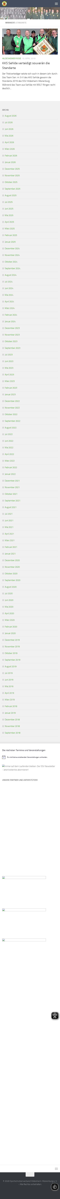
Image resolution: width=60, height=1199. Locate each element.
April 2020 (9, 613)
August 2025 (10, 195)
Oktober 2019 (11, 653)
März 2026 (10, 149)
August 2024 (10, 275)
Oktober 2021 (11, 494)
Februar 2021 (11, 547)
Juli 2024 (9, 281)
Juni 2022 (9, 441)
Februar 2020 (11, 626)
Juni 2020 (9, 600)
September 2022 (12, 421)
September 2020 (12, 580)
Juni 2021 (9, 520)
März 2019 (10, 699)
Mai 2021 (9, 527)
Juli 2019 (9, 673)
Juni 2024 (9, 288)
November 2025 (12, 175)
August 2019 (10, 666)
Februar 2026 (11, 155)
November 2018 (12, 726)
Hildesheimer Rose (11, 58)
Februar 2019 (11, 706)
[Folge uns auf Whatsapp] (30, 1191)
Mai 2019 (9, 686)
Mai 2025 (9, 215)
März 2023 (10, 381)
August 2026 (10, 116)
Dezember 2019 (12, 640)
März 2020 (10, 620)
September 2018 (12, 733)
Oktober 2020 (11, 573)
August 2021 (10, 507)
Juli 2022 (9, 434)
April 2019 (9, 693)
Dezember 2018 (12, 719)
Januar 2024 (10, 321)
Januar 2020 (10, 633)
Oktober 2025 (11, 182)
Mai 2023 (9, 368)
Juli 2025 (9, 202)
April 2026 (9, 142)
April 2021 (9, 534)
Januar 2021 (10, 553)
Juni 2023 (9, 361)
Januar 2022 (10, 474)
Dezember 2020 (12, 560)
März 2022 (10, 461)
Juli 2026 (9, 122)
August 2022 (10, 427)
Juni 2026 (9, 129)
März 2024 (10, 308)
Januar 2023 (10, 394)
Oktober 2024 (11, 261)
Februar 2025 (11, 235)
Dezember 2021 (12, 480)
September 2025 (12, 189)
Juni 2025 (9, 208)
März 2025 (10, 228)
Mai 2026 (9, 135)
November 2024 (12, 255)
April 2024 (9, 301)
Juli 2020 (9, 593)
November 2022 (12, 407)
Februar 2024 (11, 315)
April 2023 (9, 374)
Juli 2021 (9, 514)
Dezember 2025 (12, 169)
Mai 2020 (9, 606)
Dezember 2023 (12, 328)
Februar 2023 (11, 388)
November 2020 (12, 567)
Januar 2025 (10, 242)
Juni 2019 (9, 679)
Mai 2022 (9, 447)
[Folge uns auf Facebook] (25, 1191)
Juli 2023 (9, 354)
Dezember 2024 (12, 248)
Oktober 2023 (11, 341)
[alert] (30, 757)
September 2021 (12, 500)
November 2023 (12, 334)
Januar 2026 (10, 162)
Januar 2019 (10, 713)
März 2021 (10, 540)
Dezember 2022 (12, 401)
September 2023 (12, 348)
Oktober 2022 (11, 414)
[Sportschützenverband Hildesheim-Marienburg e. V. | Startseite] (5, 3)
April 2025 (9, 222)
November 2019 (12, 646)
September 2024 (12, 268)
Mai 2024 (9, 295)
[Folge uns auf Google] (35, 1191)
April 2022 (9, 454)
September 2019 (12, 660)
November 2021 (12, 487)
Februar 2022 (11, 467)
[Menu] (56, 3)
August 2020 (10, 587)
